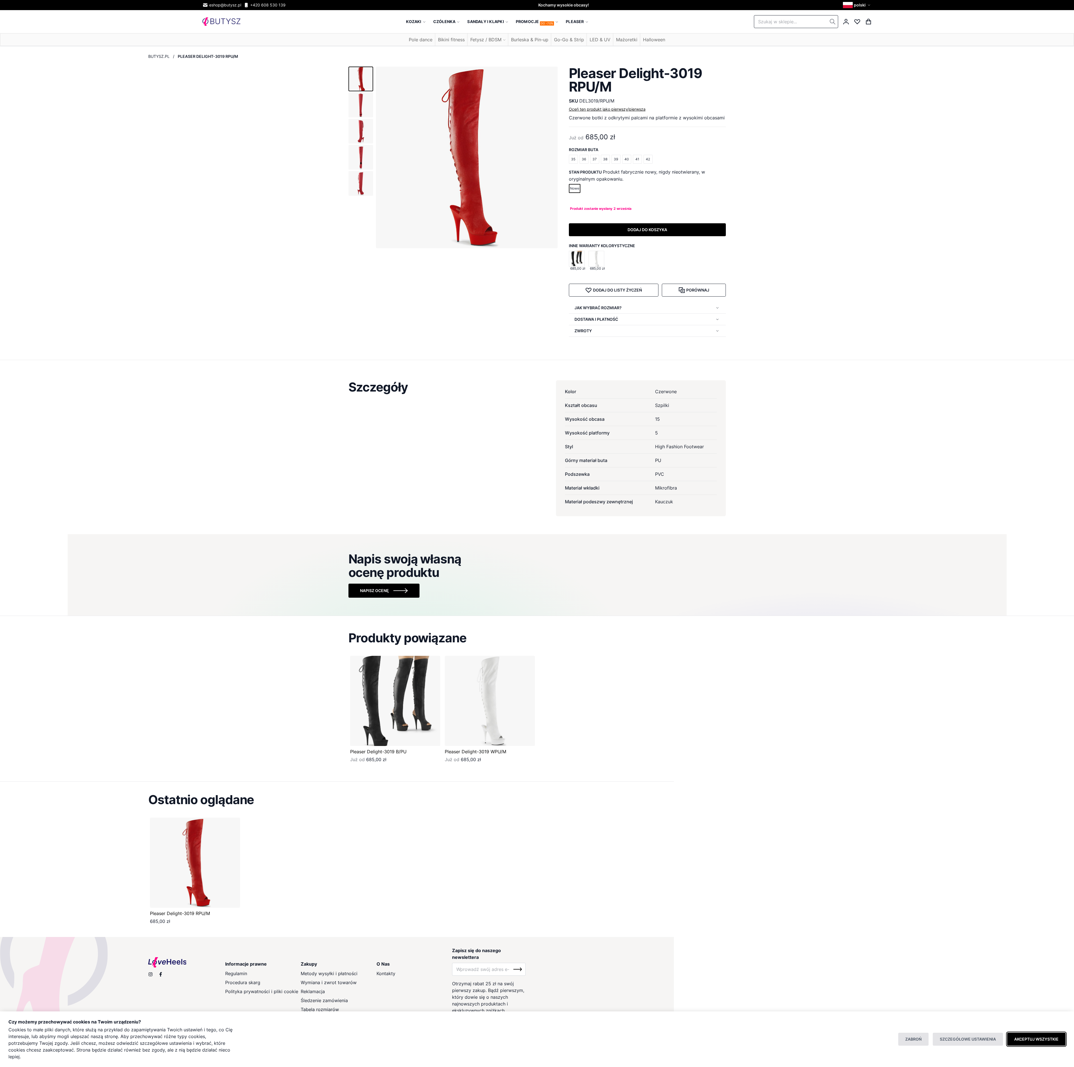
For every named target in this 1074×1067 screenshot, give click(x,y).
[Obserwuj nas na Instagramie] (150, 974)
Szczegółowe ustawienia (968, 1039)
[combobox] (796, 21)
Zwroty (583, 330)
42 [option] (648, 159)
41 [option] (637, 159)
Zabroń (913, 1039)
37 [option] (594, 159)
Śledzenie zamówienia (324, 1000)
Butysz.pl (159, 56)
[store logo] (221, 21)
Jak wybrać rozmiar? (598, 307)
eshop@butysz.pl (225, 5)
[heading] (537, 387)
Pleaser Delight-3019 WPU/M (475, 751)
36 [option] (584, 159)
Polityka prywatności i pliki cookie (261, 991)
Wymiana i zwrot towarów (329, 982)
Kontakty (386, 973)
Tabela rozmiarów (320, 1009)
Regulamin (236, 973)
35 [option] (573, 159)
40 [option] (626, 159)
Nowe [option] (574, 188)
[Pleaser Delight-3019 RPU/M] (195, 863)
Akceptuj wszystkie (1036, 1039)
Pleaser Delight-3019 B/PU (378, 751)
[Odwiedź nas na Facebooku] (160, 974)
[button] (857, 5)
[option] (577, 259)
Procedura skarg (242, 982)
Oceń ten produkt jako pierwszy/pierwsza (607, 109)
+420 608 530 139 (268, 5)
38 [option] (605, 159)
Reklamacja (313, 991)
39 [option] (616, 159)
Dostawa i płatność (596, 319)
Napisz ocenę (374, 590)
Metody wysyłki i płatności (329, 973)
